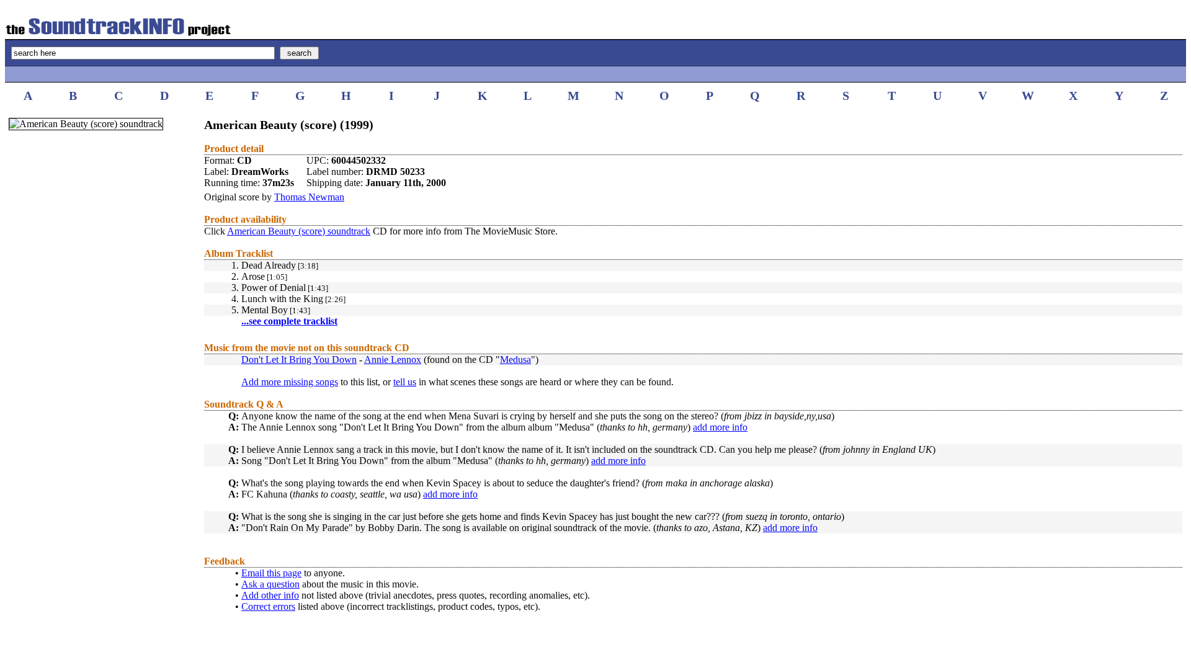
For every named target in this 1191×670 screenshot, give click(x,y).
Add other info (270, 595)
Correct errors (268, 606)
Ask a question (270, 584)
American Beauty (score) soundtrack (298, 231)
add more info (720, 427)
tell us (404, 382)
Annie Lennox (392, 359)
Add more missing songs (289, 382)
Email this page (271, 573)
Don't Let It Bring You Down (299, 359)
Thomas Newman (309, 197)
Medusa (515, 359)
